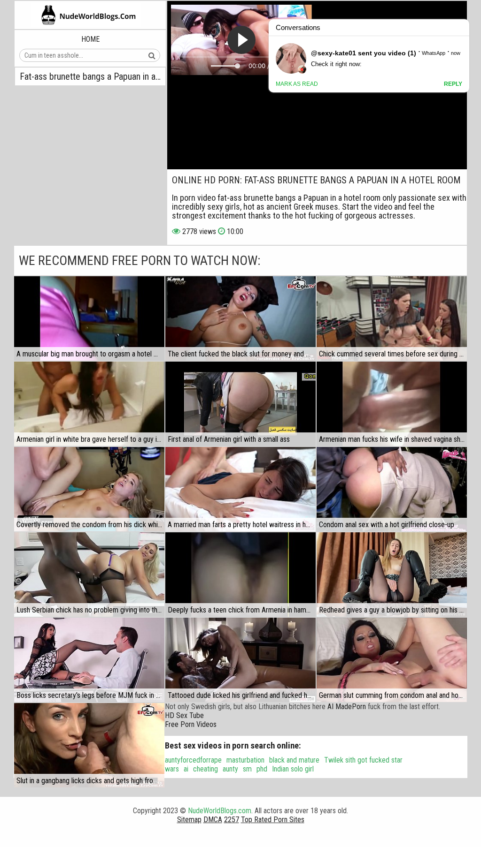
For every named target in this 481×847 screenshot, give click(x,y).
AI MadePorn (346, 706)
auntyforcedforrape (193, 760)
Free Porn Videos (191, 724)
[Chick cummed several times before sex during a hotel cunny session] (392, 318)
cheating (205, 768)
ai (186, 768)
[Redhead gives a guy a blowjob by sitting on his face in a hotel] (392, 574)
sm (247, 768)
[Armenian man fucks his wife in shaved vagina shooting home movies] (392, 404)
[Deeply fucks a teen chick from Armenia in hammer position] (240, 574)
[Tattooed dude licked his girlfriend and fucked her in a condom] (240, 660)
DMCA (212, 819)
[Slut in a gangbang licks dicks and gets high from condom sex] (89, 745)
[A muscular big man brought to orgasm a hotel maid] (89, 318)
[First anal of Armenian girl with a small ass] (240, 404)
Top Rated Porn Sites (272, 819)
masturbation (245, 760)
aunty (230, 768)
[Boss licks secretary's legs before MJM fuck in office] (89, 660)
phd (261, 768)
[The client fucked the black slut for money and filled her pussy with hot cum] (240, 318)
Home (90, 39)
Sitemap (189, 819)
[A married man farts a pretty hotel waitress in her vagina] (240, 489)
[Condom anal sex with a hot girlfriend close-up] (392, 489)
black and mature (294, 760)
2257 (231, 819)
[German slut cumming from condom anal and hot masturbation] (392, 660)
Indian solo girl (293, 768)
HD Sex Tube (184, 715)
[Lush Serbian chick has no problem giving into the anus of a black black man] (89, 574)
